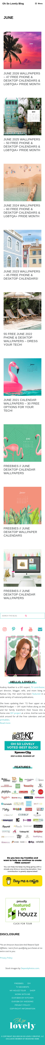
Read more (5, 723)
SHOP (32, 990)
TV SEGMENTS (22, 987)
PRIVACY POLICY (22, 1005)
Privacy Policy (6, 957)
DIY (29, 983)
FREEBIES (18, 983)
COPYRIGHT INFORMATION (22, 1008)
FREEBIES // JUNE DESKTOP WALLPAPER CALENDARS (20, 532)
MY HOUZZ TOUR (18, 990)
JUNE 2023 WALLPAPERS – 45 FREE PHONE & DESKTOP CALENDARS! (22, 275)
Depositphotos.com (30, 968)
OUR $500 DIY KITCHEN (22, 998)
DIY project (15, 713)
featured (36, 693)
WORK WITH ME (22, 994)
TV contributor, (38, 687)
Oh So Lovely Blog (13, 3)
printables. (5, 719)
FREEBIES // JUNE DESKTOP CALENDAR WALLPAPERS (19, 469)
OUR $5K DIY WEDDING (22, 1001)
